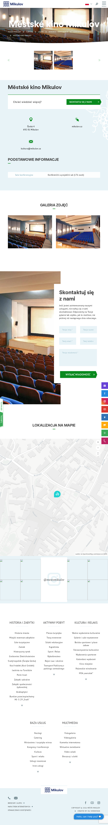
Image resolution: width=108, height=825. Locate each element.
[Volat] (9, 798)
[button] (98, 442)
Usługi (40, 32)
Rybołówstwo (54, 656)
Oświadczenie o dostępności (19, 810)
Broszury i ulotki (70, 756)
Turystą (29, 32)
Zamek (22, 647)
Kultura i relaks (86, 622)
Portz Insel (22, 675)
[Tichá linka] (104, 441)
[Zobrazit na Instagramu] (10, 569)
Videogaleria (70, 737)
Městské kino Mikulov (22, 35)
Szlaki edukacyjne (54, 642)
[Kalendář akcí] (104, 385)
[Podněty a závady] (104, 433)
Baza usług (38, 723)
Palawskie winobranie (86, 668)
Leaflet (77, 554)
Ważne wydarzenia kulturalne (86, 633)
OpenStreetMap (88, 554)
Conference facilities (82, 32)
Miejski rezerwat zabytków (22, 637)
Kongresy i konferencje (58, 32)
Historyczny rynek (22, 651)
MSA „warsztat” (86, 673)
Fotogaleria (70, 733)
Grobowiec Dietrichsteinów (22, 656)
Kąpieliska (54, 647)
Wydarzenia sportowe (86, 654)
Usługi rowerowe (38, 761)
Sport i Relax (54, 651)
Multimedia (70, 723)
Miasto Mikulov (14, 32)
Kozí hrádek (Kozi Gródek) (22, 665)
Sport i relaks (38, 756)
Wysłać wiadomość (78, 374)
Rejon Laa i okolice (54, 661)
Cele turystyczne (22, 642)
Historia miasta (22, 633)
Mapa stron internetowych (19, 807)
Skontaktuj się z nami (80, 102)
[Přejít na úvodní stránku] (13, 4)
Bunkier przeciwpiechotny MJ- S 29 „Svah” (22, 698)
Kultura (37, 751)
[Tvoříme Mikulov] (104, 417)
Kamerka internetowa (70, 742)
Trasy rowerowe (54, 637)
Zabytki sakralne (22, 679)
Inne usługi (38, 765)
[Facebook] (104, 393)
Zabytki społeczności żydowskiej (22, 685)
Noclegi (38, 733)
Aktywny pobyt (54, 622)
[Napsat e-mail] (16, 798)
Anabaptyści (22, 692)
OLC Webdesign (94, 811)
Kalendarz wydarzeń (86, 659)
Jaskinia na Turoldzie (22, 670)
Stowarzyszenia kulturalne (86, 650)
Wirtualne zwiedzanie (70, 747)
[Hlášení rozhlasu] (104, 425)
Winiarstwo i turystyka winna (38, 742)
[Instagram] (104, 401)
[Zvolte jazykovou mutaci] (89, 4)
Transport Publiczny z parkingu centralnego (54, 667)
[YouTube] (104, 409)
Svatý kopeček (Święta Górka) (22, 661)
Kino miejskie (86, 664)
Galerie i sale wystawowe (86, 637)
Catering (38, 737)
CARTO (105, 554)
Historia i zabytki (21, 622)
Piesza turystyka (54, 633)
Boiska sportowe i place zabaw (86, 644)
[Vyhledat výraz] (97, 4)
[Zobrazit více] (22, 705)
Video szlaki (70, 751)
